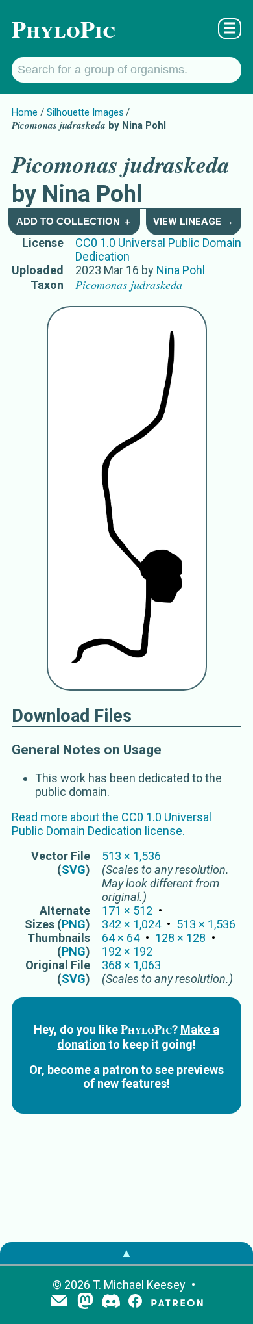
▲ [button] (126, 1253)
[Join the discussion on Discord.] (111, 1302)
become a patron (92, 1069)
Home (25, 112)
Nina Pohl (180, 270)
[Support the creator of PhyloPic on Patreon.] (177, 1302)
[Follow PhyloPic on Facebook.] (135, 1302)
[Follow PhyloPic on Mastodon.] (85, 1302)
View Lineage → (193, 221)
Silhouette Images (85, 112)
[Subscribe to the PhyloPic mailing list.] (59, 1302)
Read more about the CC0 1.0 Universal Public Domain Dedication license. (111, 823)
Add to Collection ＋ (74, 221)
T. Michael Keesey (139, 1285)
